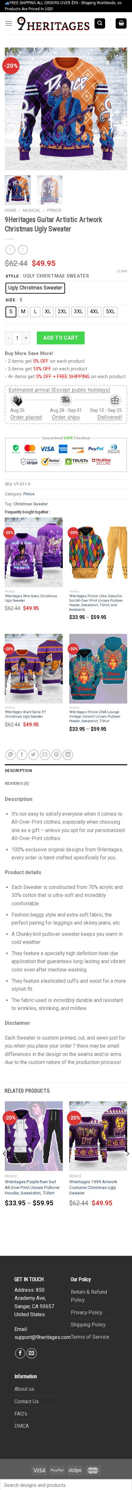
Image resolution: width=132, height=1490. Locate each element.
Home (10, 210)
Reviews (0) (17, 783)
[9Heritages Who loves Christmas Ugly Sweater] (34, 552)
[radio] (35, 288)
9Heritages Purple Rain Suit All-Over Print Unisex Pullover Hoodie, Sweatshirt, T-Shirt (32, 1187)
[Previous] (15, 109)
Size (10, 300)
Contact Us (26, 1401)
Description (18, 770)
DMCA (21, 1426)
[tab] (66, 770)
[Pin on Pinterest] (56, 754)
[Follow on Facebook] (20, 1353)
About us (24, 1389)
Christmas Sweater (30, 503)
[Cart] (121, 23)
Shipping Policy (88, 1325)
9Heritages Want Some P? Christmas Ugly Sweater (25, 714)
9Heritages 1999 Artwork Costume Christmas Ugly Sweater (93, 1187)
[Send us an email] (31, 1353)
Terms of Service (90, 1337)
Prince (54, 210)
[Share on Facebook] (22, 754)
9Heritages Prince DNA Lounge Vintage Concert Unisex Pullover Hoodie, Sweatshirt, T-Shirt (94, 716)
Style (12, 276)
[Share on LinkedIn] (67, 754)
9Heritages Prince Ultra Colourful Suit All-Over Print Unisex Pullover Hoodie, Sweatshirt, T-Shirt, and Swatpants (96, 603)
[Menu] (8, 23)
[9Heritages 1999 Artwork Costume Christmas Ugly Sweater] (98, 1136)
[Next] (116, 109)
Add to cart (60, 338)
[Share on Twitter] (33, 754)
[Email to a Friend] (45, 754)
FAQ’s (20, 1414)
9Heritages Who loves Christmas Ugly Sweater (31, 598)
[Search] (100, 23)
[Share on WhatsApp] (10, 754)
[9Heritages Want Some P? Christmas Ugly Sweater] (34, 669)
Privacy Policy (86, 1312)
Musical (32, 210)
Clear (122, 271)
